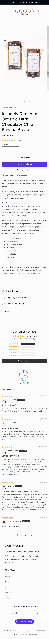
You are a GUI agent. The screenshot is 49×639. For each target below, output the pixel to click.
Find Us (8, 593)
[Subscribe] (37, 613)
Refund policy (40, 630)
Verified (23, 383)
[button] (4, 11)
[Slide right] (29, 101)
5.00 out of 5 (31, 336)
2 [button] (21, 535)
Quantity (5, 144)
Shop (7, 582)
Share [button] (6, 311)
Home (7, 577)
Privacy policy (19, 634)
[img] (7, 396)
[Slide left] (19, 101)
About (7, 587)
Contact (8, 598)
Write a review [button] (24, 361)
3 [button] (25, 535)
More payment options (24, 170)
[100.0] (23, 374)
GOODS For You (14, 631)
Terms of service (31, 634)
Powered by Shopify (27, 631)
